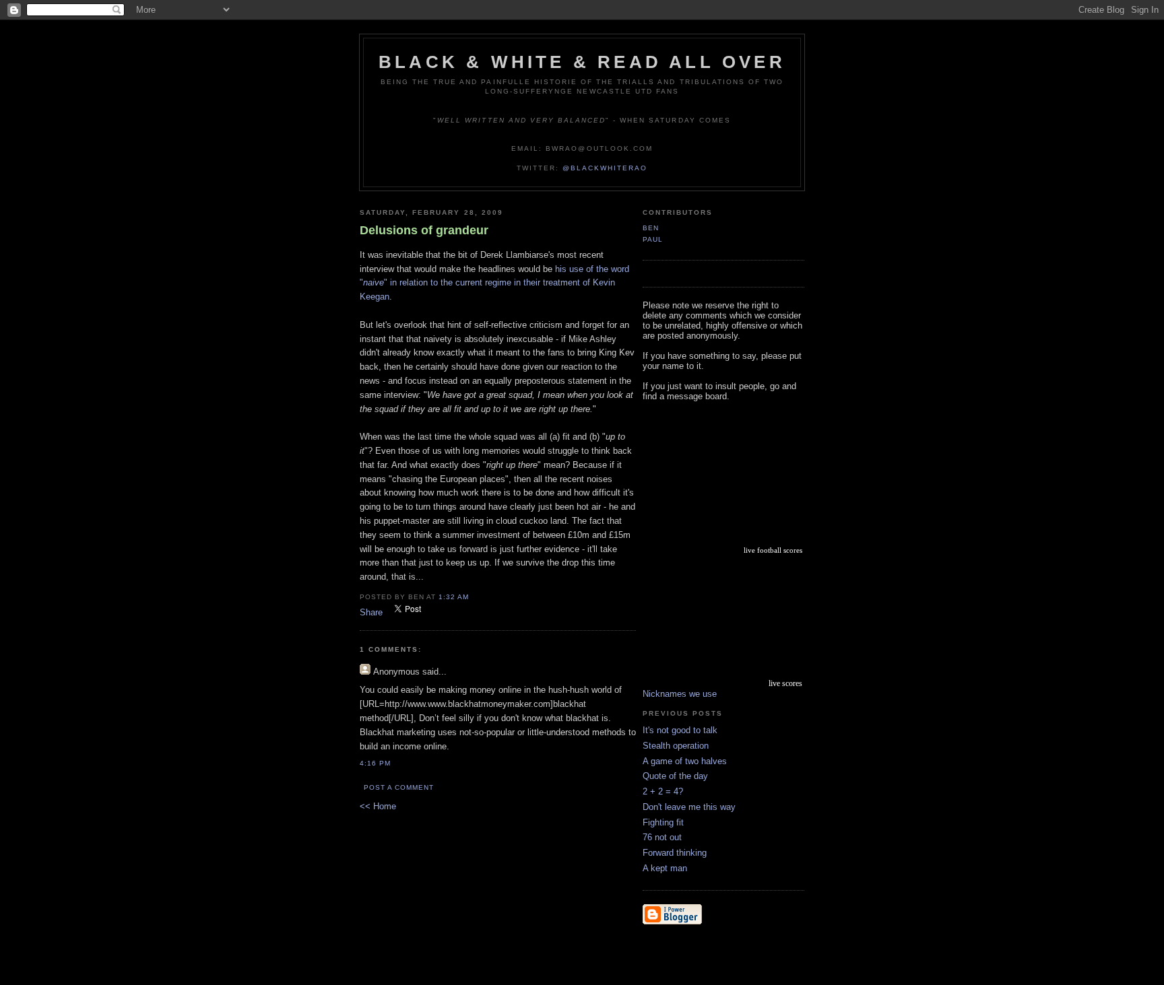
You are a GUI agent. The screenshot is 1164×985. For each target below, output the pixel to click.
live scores (785, 683)
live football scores (773, 550)
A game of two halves (685, 761)
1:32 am (454, 597)
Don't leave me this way (689, 807)
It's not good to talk (680, 730)
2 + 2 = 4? (663, 791)
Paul (653, 239)
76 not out (662, 837)
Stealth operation (676, 746)
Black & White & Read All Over (582, 62)
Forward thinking (675, 853)
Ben (651, 228)
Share (371, 612)
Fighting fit (663, 822)
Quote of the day (675, 776)
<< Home (378, 806)
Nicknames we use (680, 694)
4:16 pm (375, 763)
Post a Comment (399, 787)
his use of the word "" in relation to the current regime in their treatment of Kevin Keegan (494, 283)
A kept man (665, 868)
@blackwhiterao (604, 168)
